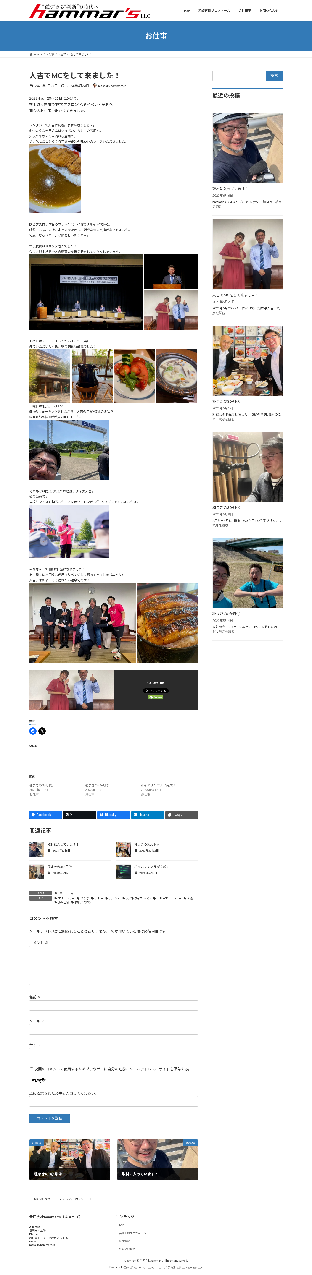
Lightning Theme (155, 1267)
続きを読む (227, 419)
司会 (70, 893)
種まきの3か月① (41, 785)
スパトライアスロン (138, 898)
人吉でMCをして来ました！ (235, 295)
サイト (34, 1045)
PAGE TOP (300, 1232)
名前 (35, 997)
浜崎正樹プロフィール (132, 1233)
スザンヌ (114, 898)
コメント (38, 943)
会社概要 (124, 1241)
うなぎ (85, 898)
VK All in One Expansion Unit (185, 1267)
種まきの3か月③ (146, 844)
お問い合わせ (42, 1199)
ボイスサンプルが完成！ (158, 785)
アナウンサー (66, 898)
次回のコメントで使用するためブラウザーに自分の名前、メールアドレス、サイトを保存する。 (113, 1069)
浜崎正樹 (63, 902)
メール (37, 1021)
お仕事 (58, 893)
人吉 (190, 898)
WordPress (131, 1267)
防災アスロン (83, 902)
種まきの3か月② (97, 785)
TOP (121, 1225)
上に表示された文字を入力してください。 (64, 1093)
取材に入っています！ (63, 844)
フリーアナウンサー (169, 898)
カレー (99, 898)
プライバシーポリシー (72, 1199)
